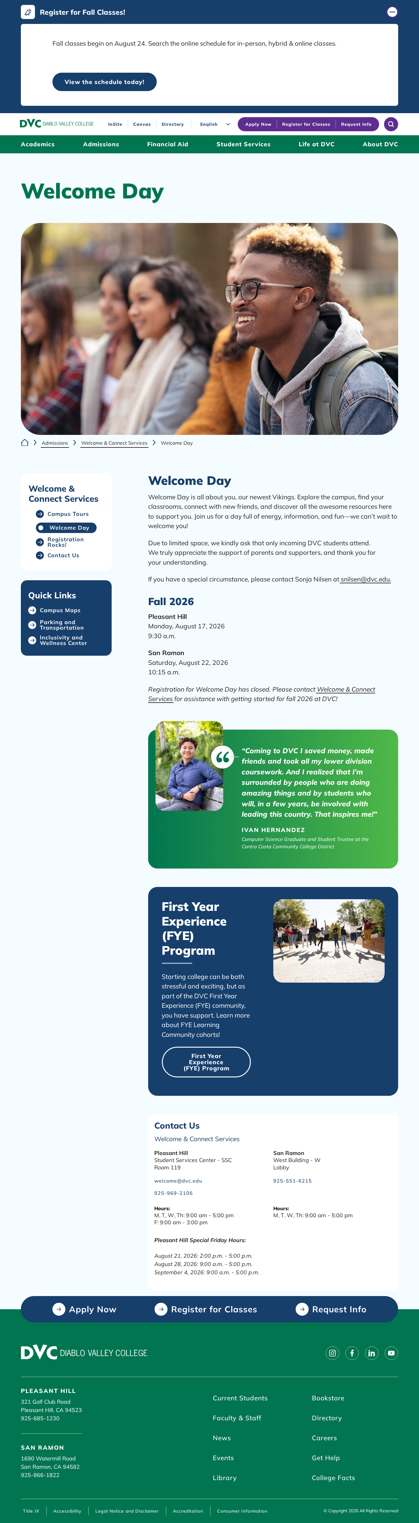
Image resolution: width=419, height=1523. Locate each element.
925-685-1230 (40, 1418)
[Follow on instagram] (332, 1353)
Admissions (55, 443)
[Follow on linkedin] (372, 1353)
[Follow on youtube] (391, 1353)
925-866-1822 (40, 1475)
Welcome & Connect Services (114, 443)
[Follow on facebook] (352, 1353)
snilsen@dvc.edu (365, 579)
